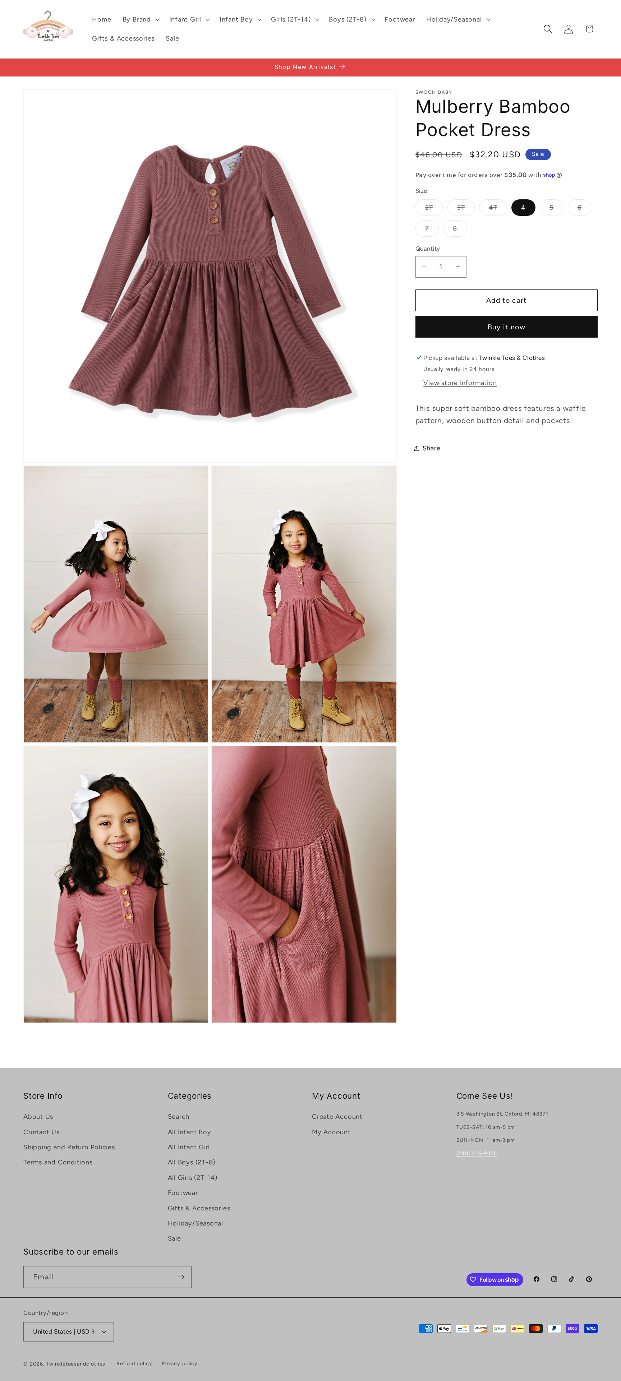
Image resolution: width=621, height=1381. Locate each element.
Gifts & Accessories (199, 1208)
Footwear (183, 1193)
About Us (38, 1117)
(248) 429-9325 (476, 1153)
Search (179, 1117)
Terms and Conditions (58, 1162)
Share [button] (432, 448)
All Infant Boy (189, 1132)
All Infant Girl (189, 1147)
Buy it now (506, 326)
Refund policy (134, 1363)
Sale (174, 1238)
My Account (331, 1132)
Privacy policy (180, 1363)
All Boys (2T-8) (192, 1162)
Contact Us (41, 1132)
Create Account (337, 1117)
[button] (140, 19)
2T (434, 209)
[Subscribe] (181, 1277)
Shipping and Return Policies (69, 1147)
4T (498, 209)
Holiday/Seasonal (195, 1223)
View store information (460, 383)
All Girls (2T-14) (192, 1178)
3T (466, 209)
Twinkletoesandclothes (75, 1364)
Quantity (427, 248)
